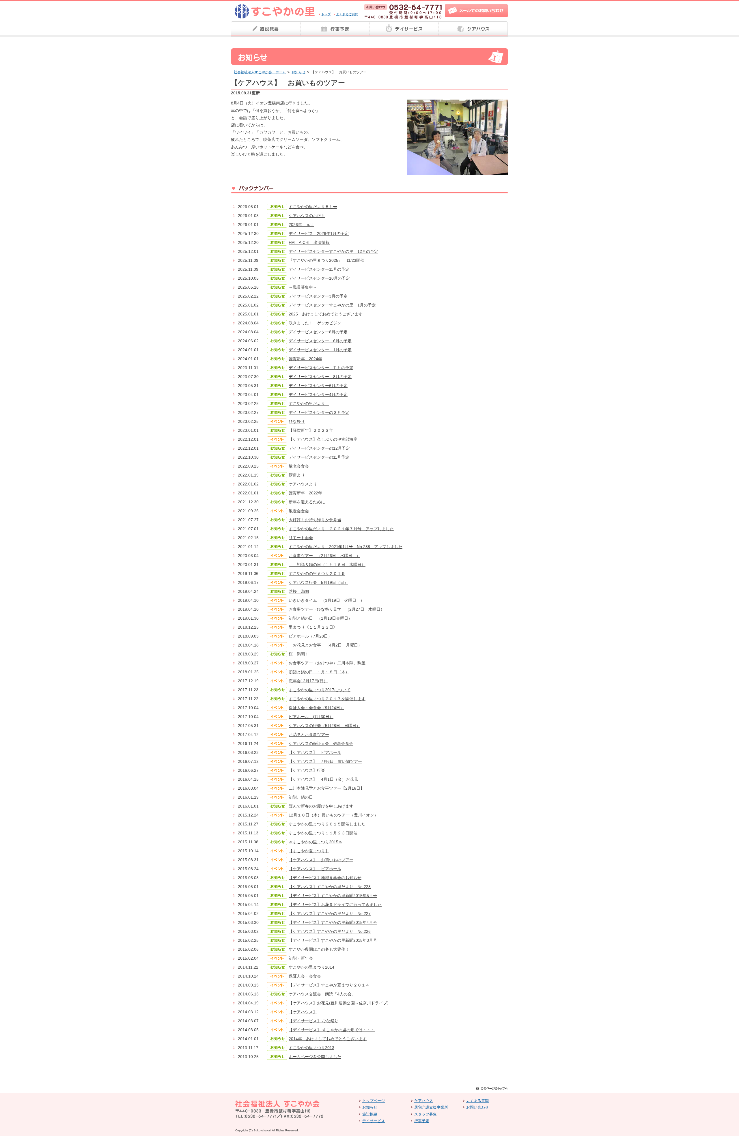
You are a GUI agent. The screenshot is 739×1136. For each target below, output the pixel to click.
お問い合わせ (477, 1107)
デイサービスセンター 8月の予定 (320, 376)
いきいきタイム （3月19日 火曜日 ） (326, 600)
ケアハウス (473, 29)
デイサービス (404, 29)
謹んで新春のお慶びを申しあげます (321, 806)
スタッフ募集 (425, 1114)
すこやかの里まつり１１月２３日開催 (323, 833)
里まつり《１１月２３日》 (313, 627)
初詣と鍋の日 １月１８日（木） (319, 672)
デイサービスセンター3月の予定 (318, 296)
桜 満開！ (299, 654)
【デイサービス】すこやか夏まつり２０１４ (329, 985)
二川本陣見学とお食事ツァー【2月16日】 (326, 788)
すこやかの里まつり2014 (311, 967)
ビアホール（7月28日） (310, 636)
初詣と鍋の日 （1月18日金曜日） (320, 618)
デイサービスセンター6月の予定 (318, 385)
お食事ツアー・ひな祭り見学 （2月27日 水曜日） (337, 609)
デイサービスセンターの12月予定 (319, 448)
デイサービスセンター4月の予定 (318, 394)
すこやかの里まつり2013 (311, 1047)
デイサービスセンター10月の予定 (319, 278)
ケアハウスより (305, 484)
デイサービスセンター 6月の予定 (320, 341)
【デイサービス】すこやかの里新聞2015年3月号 (333, 940)
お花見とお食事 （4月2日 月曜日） (325, 645)
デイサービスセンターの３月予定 (319, 412)
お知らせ (298, 72)
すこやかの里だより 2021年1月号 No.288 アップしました (345, 546)
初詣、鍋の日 (301, 797)
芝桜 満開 (299, 591)
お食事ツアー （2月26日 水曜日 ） (324, 555)
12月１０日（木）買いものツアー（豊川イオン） (333, 815)
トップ (326, 14)
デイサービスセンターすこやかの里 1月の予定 (332, 305)
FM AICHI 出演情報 (309, 242)
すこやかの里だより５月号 (313, 206)
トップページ (373, 1100)
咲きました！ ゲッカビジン (315, 323)
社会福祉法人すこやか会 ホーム (260, 72)
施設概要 (265, 29)
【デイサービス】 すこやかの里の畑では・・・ (332, 1029)
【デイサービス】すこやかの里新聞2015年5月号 (333, 895)
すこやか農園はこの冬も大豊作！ (319, 949)
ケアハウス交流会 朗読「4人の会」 (322, 994)
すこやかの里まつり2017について (319, 689)
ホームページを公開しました (315, 1056)
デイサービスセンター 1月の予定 (320, 349)
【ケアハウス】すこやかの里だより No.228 (330, 886)
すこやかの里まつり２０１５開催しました (327, 824)
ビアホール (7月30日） (311, 716)
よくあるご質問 (347, 14)
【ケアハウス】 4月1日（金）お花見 (323, 779)
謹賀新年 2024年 (305, 358)
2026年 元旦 (301, 224)
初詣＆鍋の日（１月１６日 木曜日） (327, 564)
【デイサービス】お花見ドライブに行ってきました (335, 904)
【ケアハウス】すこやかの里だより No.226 (330, 931)
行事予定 (335, 29)
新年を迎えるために (307, 502)
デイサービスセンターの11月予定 (319, 457)
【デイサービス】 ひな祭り (313, 1021)
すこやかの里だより (309, 403)
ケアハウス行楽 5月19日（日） (318, 582)
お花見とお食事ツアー (309, 734)
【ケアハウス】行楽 (307, 770)
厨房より (297, 475)
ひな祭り (297, 421)
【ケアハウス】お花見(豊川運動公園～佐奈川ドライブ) (339, 1003)
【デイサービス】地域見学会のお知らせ (325, 877)
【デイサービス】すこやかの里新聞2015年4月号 (333, 922)
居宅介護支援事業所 (431, 1107)
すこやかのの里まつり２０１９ (317, 573)
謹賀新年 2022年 (305, 493)
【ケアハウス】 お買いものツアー (321, 859)
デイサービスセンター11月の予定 (319, 269)
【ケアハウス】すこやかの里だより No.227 (330, 913)
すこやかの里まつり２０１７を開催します (327, 698)
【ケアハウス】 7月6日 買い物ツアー (325, 761)
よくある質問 (477, 1100)
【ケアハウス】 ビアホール (315, 752)
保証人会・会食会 (305, 976)
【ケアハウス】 (303, 1012)
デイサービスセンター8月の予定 (318, 332)
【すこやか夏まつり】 (309, 851)
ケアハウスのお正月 (307, 215)
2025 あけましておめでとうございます (326, 314)
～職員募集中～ (303, 287)
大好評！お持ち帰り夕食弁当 (315, 519)
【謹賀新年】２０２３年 (311, 430)
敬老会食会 (299, 466)
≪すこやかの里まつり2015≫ (315, 842)
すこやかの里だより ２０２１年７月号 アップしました (341, 528)
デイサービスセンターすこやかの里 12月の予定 (333, 251)
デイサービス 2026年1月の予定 (319, 233)
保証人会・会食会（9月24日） (316, 707)
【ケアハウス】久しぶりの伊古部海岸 (323, 439)
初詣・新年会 (301, 958)
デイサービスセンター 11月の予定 (321, 367)
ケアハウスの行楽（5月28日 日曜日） (324, 725)
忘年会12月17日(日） (308, 681)
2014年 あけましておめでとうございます (328, 1038)
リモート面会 (301, 537)
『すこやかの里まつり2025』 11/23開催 (326, 260)
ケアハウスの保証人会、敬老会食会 (321, 743)
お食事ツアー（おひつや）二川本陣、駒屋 (327, 663)
